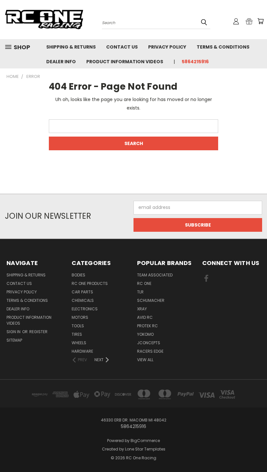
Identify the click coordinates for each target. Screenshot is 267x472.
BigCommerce (145, 440)
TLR (140, 292)
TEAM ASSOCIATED (155, 275)
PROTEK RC (147, 326)
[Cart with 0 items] (260, 21)
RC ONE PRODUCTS (90, 283)
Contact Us (122, 47)
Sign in (14, 331)
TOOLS (78, 326)
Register (38, 331)
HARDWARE (82, 351)
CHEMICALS (83, 300)
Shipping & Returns (71, 47)
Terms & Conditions (223, 47)
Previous (257, 452)
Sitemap (14, 340)
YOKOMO (145, 334)
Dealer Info (61, 61)
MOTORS (80, 317)
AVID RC (145, 317)
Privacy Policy (167, 47)
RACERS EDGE (150, 351)
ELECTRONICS (85, 309)
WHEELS (79, 343)
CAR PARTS (82, 292)
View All (145, 359)
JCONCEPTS (148, 343)
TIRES (77, 334)
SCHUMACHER (150, 300)
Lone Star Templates (145, 449)
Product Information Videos (124, 61)
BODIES (78, 275)
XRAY (142, 309)
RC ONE (144, 283)
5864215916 (195, 61)
